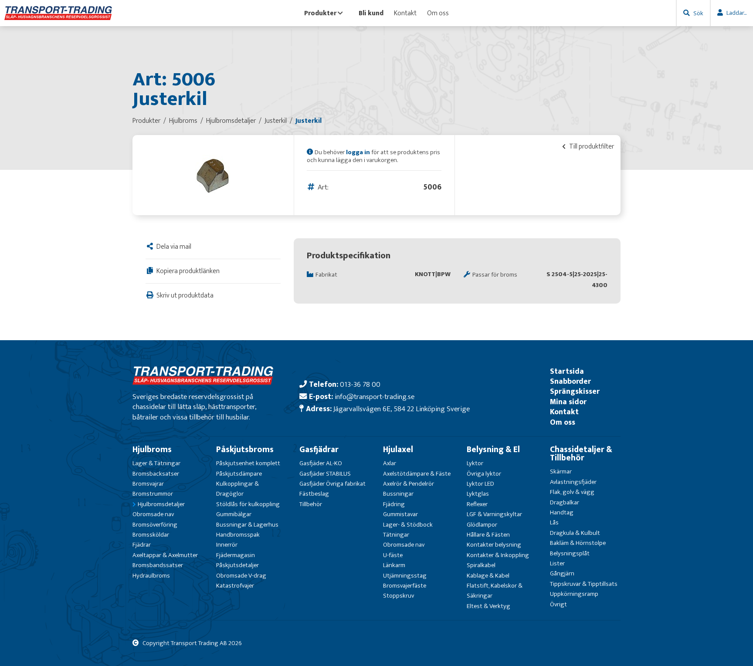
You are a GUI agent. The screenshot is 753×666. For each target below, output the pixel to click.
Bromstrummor (152, 493)
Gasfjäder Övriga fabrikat (332, 483)
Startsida (567, 371)
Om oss (438, 13)
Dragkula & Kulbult (575, 532)
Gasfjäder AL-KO (320, 463)
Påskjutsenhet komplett (248, 463)
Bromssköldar (150, 534)
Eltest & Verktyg (488, 606)
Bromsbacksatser (155, 473)
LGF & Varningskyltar (494, 514)
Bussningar (398, 493)
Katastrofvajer (235, 585)
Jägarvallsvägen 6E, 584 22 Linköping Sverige (401, 408)
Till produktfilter (591, 146)
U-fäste (393, 555)
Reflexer (477, 504)
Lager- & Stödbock (408, 524)
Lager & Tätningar (156, 463)
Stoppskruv (398, 595)
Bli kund (371, 13)
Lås (554, 522)
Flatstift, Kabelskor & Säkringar (494, 590)
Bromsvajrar (148, 483)
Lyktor (475, 463)
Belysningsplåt (570, 553)
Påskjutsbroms (245, 449)
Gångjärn (562, 573)
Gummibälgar (233, 514)
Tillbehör (310, 504)
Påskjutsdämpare (239, 473)
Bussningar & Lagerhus (247, 524)
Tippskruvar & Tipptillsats (583, 583)
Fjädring (394, 504)
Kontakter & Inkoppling (498, 555)
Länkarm (394, 565)
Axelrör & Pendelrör (408, 483)
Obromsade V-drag (241, 575)
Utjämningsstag (405, 575)
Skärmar (561, 471)
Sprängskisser (575, 391)
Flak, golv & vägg (572, 492)
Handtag (561, 512)
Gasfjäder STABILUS (325, 473)
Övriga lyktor (484, 473)
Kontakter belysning (494, 544)
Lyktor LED (480, 483)
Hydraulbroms (151, 575)
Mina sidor (568, 402)
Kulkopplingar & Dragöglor (237, 488)
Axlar (389, 463)
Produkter (320, 13)
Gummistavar (400, 514)
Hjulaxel (398, 449)
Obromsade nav (153, 514)
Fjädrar (141, 544)
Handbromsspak (238, 534)
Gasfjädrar (319, 449)
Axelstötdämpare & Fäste (417, 473)
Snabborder (570, 381)
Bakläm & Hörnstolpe (578, 543)
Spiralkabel (481, 565)
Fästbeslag (314, 493)
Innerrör (226, 544)
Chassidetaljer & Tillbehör (581, 454)
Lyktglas (478, 493)
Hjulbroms (152, 449)
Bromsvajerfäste (404, 585)
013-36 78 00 (360, 384)
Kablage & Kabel (488, 575)
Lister (557, 563)
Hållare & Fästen (488, 534)
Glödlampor (482, 524)
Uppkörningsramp (574, 593)
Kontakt (405, 13)
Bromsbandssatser (157, 565)
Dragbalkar (564, 502)
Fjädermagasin (235, 555)
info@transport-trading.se (374, 396)
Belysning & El (493, 449)
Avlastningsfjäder (573, 482)
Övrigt (558, 604)
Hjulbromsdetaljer (161, 504)
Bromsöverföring (154, 524)
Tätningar (396, 534)
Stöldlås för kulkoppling (248, 504)
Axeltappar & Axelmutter (165, 555)
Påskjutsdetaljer (237, 565)
